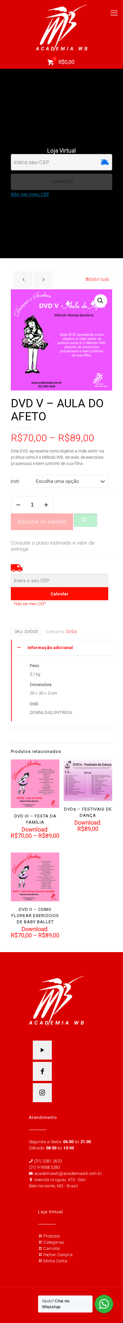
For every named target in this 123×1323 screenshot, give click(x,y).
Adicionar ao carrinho (42, 522)
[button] (100, 300)
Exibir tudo (99, 279)
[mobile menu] (114, 13)
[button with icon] (42, 1050)
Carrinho (51, 1248)
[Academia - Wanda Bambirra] (61, 27)
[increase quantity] (46, 505)
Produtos (51, 1236)
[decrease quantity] (18, 505)
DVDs (71, 631)
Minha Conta (55, 1260)
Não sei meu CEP (30, 194)
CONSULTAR (61, 181)
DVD (15, 481)
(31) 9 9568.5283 (44, 1167)
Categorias (53, 1242)
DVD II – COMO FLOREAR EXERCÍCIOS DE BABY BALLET (35, 915)
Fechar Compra (57, 1254)
